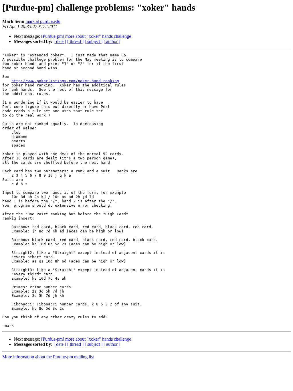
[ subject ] (93, 41)
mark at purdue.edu (42, 21)
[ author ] (112, 41)
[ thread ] (75, 41)
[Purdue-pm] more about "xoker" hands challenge (86, 36)
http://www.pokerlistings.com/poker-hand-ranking (65, 81)
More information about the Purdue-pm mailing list (48, 356)
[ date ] (60, 41)
